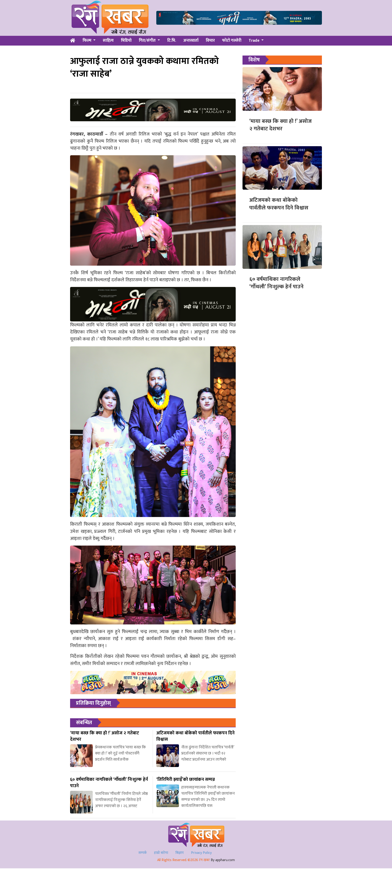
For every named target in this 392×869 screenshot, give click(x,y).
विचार (210, 40)
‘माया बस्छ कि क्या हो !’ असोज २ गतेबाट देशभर (280, 125)
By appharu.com (223, 860)
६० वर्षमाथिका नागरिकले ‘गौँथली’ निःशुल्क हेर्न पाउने (276, 283)
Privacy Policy (201, 853)
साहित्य (108, 40)
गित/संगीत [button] (148, 40)
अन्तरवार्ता (190, 40)
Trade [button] (254, 40)
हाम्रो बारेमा (161, 853)
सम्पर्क (142, 853)
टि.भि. (171, 40)
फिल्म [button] (87, 40)
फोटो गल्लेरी (231, 40)
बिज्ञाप (179, 853)
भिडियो (126, 40)
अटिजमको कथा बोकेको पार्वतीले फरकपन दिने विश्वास (278, 204)
